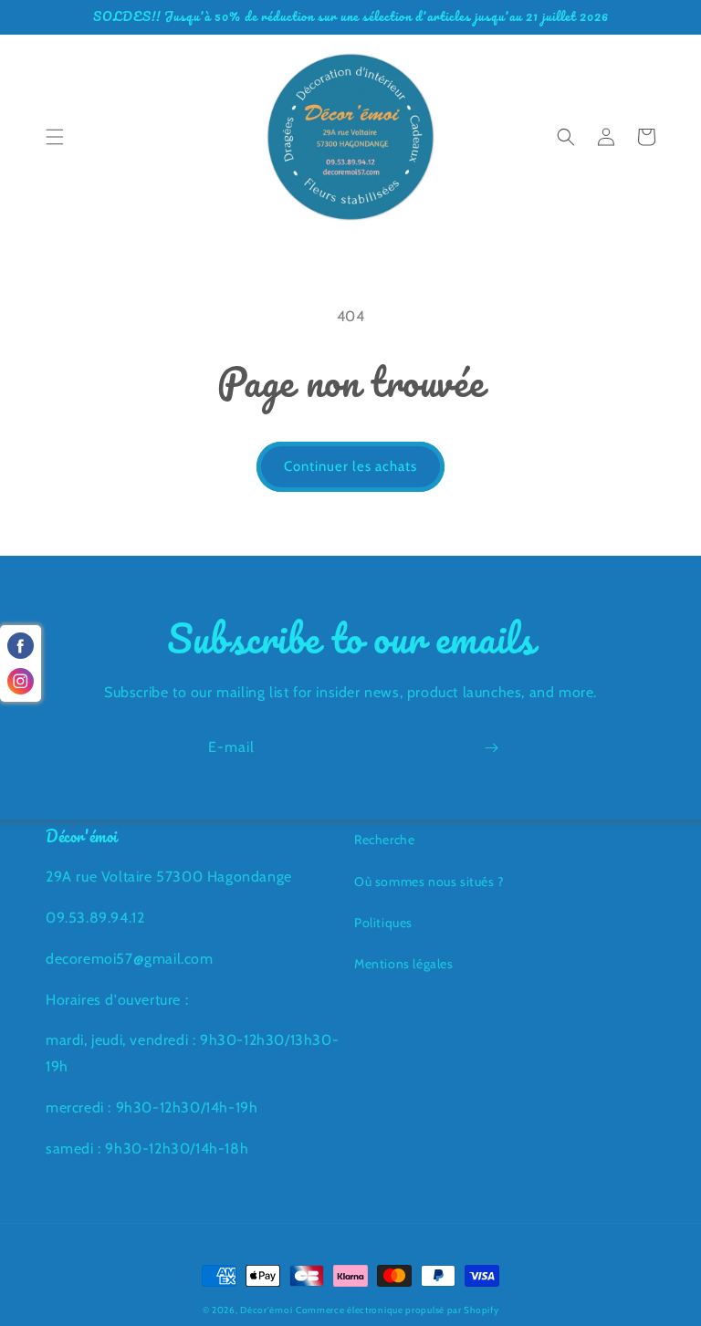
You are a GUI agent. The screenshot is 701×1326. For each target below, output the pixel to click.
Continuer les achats (350, 466)
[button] (55, 137)
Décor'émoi (266, 1310)
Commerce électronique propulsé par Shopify (397, 1310)
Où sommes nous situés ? (429, 881)
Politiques (383, 922)
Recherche (384, 839)
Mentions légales (404, 963)
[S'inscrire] (491, 748)
